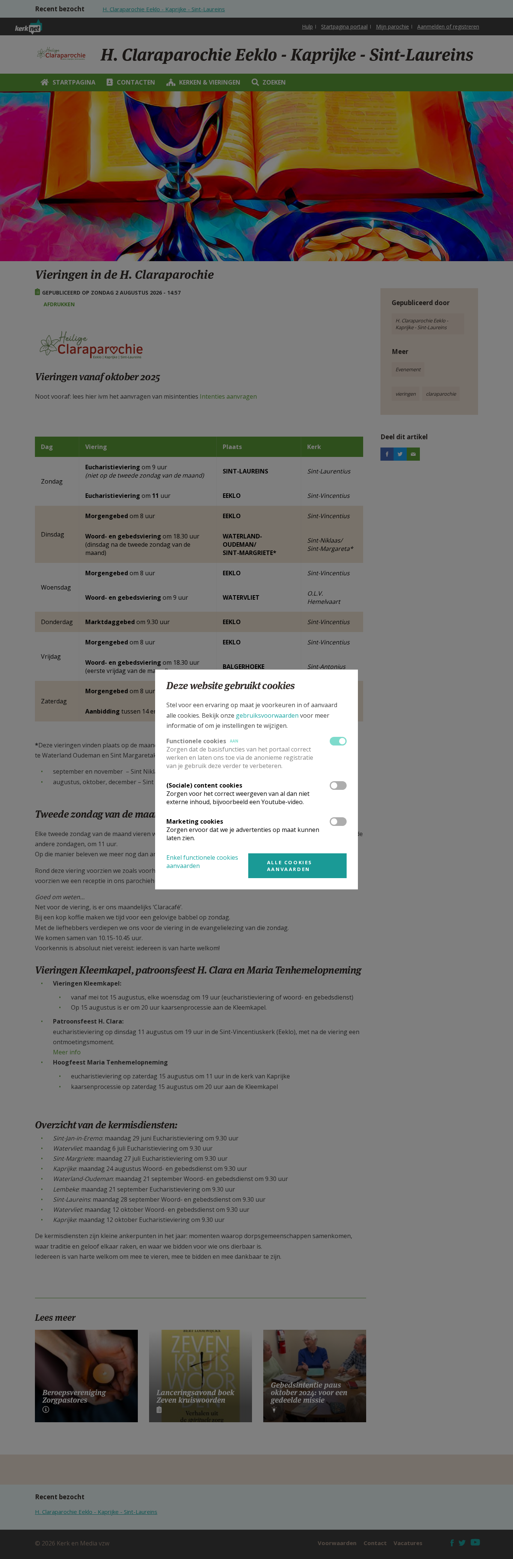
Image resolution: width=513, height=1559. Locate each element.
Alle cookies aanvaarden (289, 865)
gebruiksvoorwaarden (267, 715)
